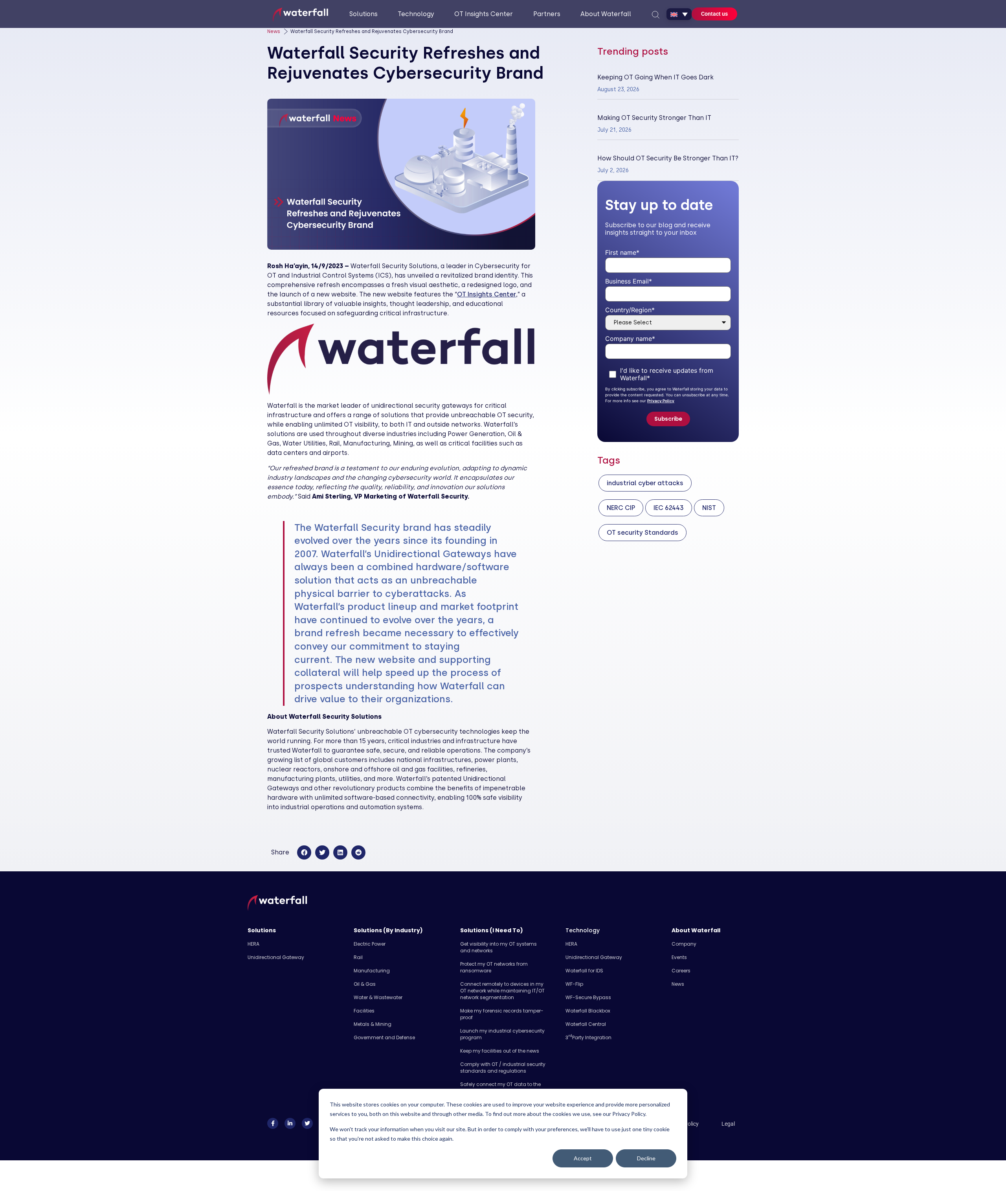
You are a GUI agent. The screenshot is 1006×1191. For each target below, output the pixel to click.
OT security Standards (642, 532)
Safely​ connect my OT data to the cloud (500, 1087)
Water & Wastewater (378, 997)
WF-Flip (574, 984)
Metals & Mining (372, 1024)
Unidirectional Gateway (276, 957)
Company (684, 944)
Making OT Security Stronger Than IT (654, 117)
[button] (304, 852)
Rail (358, 957)
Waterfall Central (585, 1024)
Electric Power (370, 944)
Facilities (364, 1010)
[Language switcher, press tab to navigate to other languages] (679, 14)
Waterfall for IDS (584, 970)
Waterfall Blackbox (587, 1010)
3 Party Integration (588, 1037)
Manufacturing (372, 970)
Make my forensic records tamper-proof (501, 1014)
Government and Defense (384, 1037)
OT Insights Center (486, 294)
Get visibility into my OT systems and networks (498, 947)
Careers (681, 970)
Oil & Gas (365, 984)
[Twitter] (307, 1123)
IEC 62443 (669, 508)
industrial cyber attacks (645, 483)
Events (679, 957)
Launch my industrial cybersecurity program (502, 1034)
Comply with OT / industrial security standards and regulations (502, 1067)
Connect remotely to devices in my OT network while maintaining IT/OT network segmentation (502, 991)
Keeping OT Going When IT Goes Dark (655, 77)
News (273, 31)
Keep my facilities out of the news (499, 1050)
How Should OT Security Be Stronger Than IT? (667, 158)
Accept (583, 1158)
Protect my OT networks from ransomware (494, 967)
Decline (646, 1158)
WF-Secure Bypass (588, 997)
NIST (709, 508)
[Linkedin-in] (290, 1123)
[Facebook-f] (272, 1123)
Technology (582, 930)
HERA (253, 944)
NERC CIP (621, 508)
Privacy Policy (660, 400)
